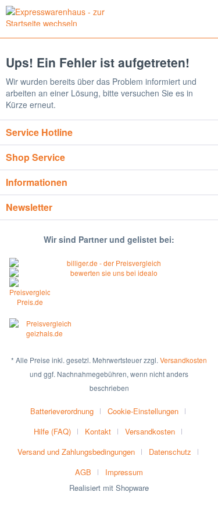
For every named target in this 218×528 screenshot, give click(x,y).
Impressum (124, 471)
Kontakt (98, 431)
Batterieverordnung (62, 410)
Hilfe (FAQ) (52, 431)
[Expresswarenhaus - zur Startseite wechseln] (57, 16)
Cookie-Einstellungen (143, 410)
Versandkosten (183, 360)
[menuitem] (66, 411)
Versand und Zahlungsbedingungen (76, 451)
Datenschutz (170, 451)
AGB (83, 471)
